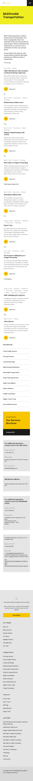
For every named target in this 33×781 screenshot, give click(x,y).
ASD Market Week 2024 (12, 194)
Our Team (6, 646)
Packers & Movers (8, 388)
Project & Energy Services (11, 378)
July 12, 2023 (7, 251)
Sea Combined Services (10, 404)
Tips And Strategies (8, 746)
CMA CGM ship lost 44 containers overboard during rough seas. (16, 72)
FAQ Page (5, 705)
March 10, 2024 (7, 160)
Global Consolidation (9, 383)
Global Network (7, 708)
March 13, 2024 (7, 97)
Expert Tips (8, 225)
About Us (5, 627)
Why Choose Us (7, 630)
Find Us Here (6, 698)
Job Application (7, 642)
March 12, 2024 (7, 128)
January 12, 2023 (8, 288)
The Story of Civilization (10, 749)
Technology (7, 99)
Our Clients (6, 636)
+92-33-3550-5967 (9, 510)
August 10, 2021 (8, 318)
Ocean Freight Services (10, 351)
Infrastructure (16, 97)
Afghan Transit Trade (9, 399)
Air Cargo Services (8, 356)
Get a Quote (16, 615)
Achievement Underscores (13, 102)
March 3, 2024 (7, 192)
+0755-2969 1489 (9, 546)
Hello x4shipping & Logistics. (14, 295)
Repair (24, 128)
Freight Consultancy (9, 393)
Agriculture (17, 220)
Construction (16, 192)
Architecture (25, 220)
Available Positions (8, 639)
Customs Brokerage (9, 362)
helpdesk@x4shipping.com (11, 468)
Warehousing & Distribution (11, 367)
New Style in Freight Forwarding (16, 163)
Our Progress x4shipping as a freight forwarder (14, 256)
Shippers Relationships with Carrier (14, 133)
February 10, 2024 (8, 220)
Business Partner (7, 633)
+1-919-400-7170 (9, 452)
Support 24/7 (7, 711)
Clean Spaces (9, 321)
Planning (14, 68)
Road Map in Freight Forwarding (12, 740)
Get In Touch (6, 702)
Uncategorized (22, 292)
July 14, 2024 (7, 68)
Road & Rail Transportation (11, 372)
